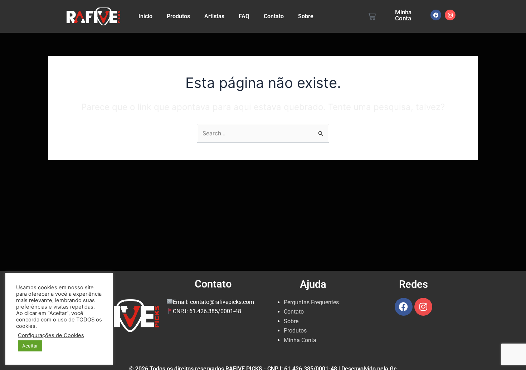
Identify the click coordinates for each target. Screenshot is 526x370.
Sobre (305, 16)
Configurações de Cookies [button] (51, 335)
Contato (274, 16)
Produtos (178, 16)
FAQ (244, 16)
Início (145, 16)
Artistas (214, 16)
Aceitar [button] (30, 346)
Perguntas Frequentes (311, 302)
